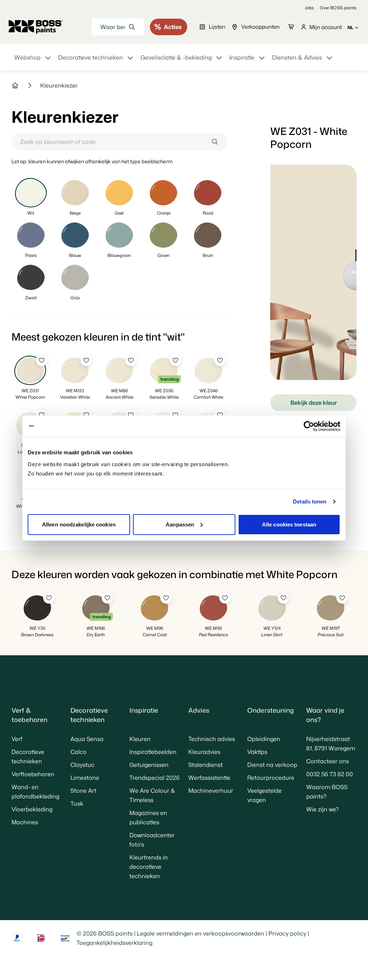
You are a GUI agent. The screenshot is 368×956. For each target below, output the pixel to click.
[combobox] (118, 27)
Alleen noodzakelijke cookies (79, 524)
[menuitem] (33, 62)
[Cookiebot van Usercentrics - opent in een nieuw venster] (308, 426)
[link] (309, 8)
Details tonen (309, 501)
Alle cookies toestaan (289, 524)
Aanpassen (180, 524)
